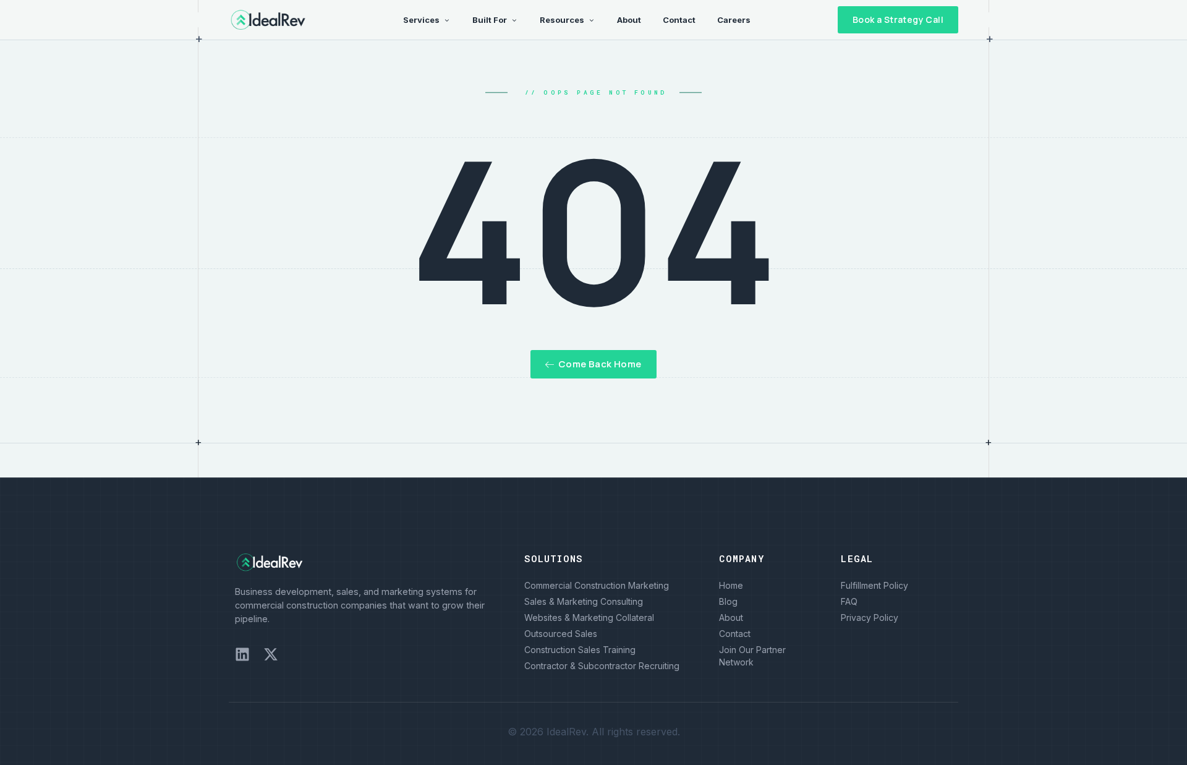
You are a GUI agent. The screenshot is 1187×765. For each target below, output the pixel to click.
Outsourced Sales (560, 633)
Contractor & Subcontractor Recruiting (601, 665)
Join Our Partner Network (752, 655)
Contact (735, 633)
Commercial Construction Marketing (596, 585)
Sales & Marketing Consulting (583, 601)
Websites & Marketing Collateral (589, 617)
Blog (728, 601)
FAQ (849, 601)
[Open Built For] (514, 20)
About (731, 617)
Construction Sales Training (580, 649)
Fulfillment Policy (874, 585)
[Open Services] (447, 20)
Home (731, 585)
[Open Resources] (591, 20)
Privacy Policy (869, 617)
